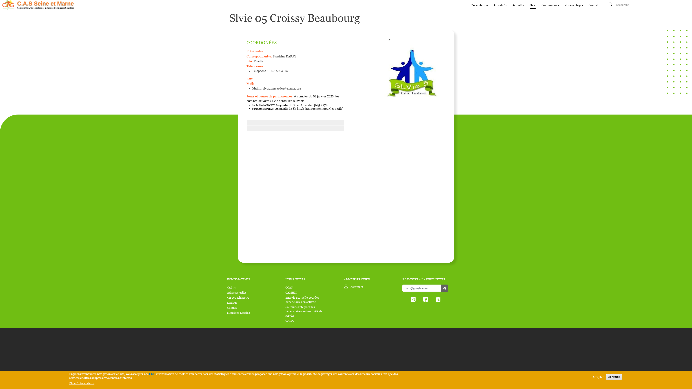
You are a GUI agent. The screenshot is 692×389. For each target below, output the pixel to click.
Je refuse (614, 376)
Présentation (479, 5)
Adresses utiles (237, 292)
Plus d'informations (81, 383)
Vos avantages (574, 5)
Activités (518, 5)
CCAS (289, 287)
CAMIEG (291, 292)
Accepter (598, 377)
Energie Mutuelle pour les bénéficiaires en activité (302, 299)
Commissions (550, 5)
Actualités (500, 5)
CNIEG (289, 320)
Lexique (232, 302)
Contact (593, 5)
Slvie (532, 5)
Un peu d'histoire (238, 297)
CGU (152, 373)
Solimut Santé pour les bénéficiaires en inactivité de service (303, 311)
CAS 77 (231, 287)
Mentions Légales (238, 312)
